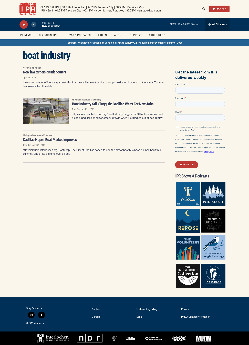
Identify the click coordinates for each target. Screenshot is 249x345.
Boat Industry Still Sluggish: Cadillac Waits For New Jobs (112, 104)
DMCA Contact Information (195, 317)
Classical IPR (48, 35)
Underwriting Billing (147, 309)
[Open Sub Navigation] (34, 35)
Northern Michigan (32, 67)
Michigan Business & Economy (86, 99)
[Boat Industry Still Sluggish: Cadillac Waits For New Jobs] (46, 111)
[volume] (34, 24)
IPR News (25, 35)
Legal (139, 317)
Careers (96, 317)
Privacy (185, 309)
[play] (23, 25)
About (118, 35)
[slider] (39, 24)
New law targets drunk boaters (44, 72)
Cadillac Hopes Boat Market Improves (50, 139)
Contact (96, 309)
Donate (221, 9)
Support (136, 35)
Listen (102, 35)
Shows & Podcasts (78, 35)
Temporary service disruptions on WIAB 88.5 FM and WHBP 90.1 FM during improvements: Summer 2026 (124, 42)
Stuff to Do (157, 35)
